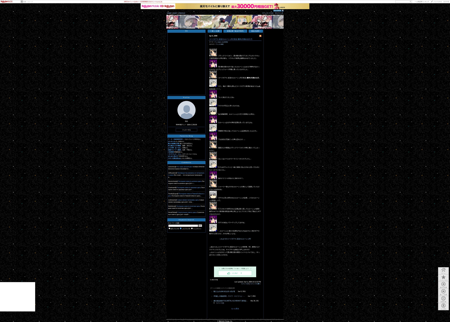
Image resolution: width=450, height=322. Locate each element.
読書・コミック (28, 1)
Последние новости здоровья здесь (189, 187)
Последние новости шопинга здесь (190, 181)
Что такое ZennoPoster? (185, 167)
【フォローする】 (268, 13)
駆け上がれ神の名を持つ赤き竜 (224, 291)
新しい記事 (443, 294)
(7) (251, 39)
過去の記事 (443, 287)
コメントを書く (255, 284)
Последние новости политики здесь (188, 206)
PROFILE (182, 13)
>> (422, 1)
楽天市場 (446, 1)
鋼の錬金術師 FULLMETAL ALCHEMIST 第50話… (231, 301)
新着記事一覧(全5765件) (235, 31)
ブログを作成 (437, 1)
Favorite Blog (186, 136)
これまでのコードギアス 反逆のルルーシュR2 (235, 239)
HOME (169, 13)
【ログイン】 (279, 13)
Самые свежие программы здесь (188, 200)
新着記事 (443, 302)
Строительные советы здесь (187, 212)
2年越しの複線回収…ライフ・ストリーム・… (229, 296)
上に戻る (443, 309)
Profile (186, 97)
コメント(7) (245, 284)
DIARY (175, 13)
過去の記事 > (255, 31)
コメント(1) (220, 303)
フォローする (443, 280)
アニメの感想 (219, 44)
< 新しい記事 (214, 31)
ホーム (443, 273)
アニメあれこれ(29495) (221, 42)
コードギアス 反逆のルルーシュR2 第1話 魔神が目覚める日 (229, 39)
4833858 (277, 11)
